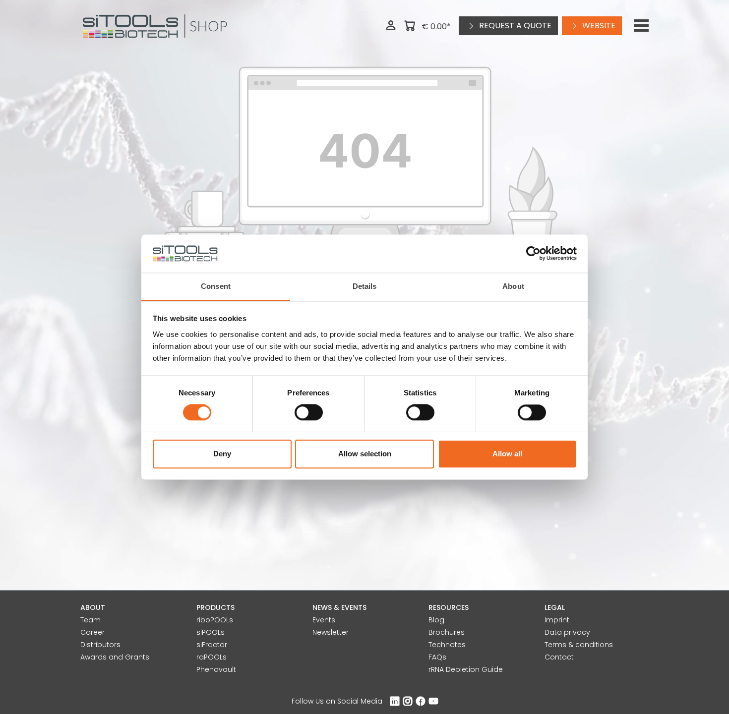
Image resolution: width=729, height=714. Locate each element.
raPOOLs (211, 657)
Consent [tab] (216, 286)
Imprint (557, 620)
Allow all (507, 453)
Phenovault (216, 669)
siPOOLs (210, 632)
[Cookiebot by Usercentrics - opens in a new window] (533, 253)
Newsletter (330, 632)
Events (323, 620)
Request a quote (514, 25)
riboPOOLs (214, 620)
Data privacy (567, 632)
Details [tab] (365, 286)
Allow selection (364, 453)
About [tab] (513, 286)
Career (92, 632)
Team (90, 620)
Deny (222, 453)
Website (597, 25)
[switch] (309, 412)
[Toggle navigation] (641, 25)
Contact (559, 657)
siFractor (211, 645)
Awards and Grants (114, 657)
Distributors (100, 645)
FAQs (437, 657)
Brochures (446, 632)
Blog (436, 620)
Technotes (447, 645)
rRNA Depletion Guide (465, 669)
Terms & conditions (579, 645)
